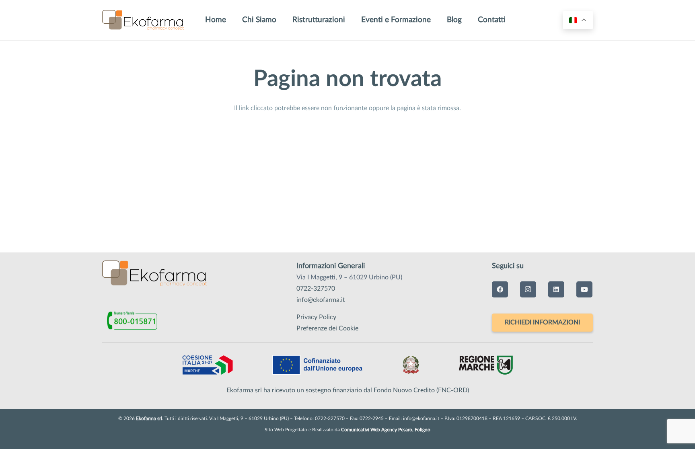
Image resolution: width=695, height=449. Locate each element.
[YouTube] (584, 289)
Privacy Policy (316, 317)
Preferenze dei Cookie (327, 328)
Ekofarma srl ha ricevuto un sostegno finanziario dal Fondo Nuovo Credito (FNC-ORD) (347, 390)
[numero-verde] (137, 321)
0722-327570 (315, 288)
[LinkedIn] (556, 289)
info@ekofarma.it (320, 300)
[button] (468, 20)
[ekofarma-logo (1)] (143, 20)
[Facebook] (500, 289)
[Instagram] (528, 289)
